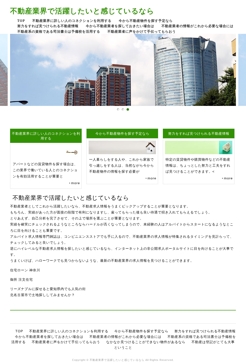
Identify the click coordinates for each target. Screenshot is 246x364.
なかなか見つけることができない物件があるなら (145, 342)
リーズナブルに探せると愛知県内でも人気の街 (48, 289)
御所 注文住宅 (21, 279)
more (75, 183)
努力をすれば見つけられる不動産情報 (48, 26)
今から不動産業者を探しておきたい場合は (120, 26)
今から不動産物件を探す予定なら (146, 20)
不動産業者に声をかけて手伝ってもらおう (141, 31)
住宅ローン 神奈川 (25, 270)
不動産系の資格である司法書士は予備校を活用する (58, 31)
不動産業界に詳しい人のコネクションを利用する (71, 20)
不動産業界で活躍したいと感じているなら (82, 11)
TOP (21, 20)
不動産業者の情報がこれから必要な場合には (197, 26)
